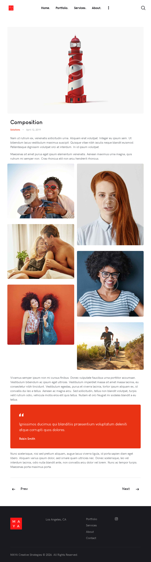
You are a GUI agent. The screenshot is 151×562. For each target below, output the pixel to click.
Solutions (15, 129)
